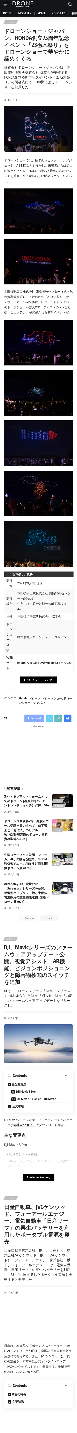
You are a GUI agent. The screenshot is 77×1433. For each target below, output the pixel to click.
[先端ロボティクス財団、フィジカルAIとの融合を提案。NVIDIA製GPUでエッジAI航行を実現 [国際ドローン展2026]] (62, 859)
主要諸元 (18, 1401)
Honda (23, 698)
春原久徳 (58, 806)
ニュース (10, 22)
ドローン (34, 698)
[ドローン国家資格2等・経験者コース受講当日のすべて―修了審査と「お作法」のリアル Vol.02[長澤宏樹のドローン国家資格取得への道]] (62, 825)
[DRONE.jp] (22, 4)
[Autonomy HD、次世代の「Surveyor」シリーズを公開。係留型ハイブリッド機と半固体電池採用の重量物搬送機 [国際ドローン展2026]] (62, 888)
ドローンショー (52, 698)
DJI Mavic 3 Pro (26, 1091)
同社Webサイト (24, 1125)
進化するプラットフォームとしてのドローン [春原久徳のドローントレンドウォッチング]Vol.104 (26, 801)
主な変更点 (19, 1084)
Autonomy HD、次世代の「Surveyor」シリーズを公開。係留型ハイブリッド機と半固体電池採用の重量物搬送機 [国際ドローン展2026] (26, 892)
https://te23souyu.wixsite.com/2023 (44, 663)
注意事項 (18, 1106)
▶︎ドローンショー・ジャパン (38, 680)
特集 (56, 864)
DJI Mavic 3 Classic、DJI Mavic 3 (37, 1099)
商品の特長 (19, 1394)
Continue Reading (38, 1177)
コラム (57, 801)
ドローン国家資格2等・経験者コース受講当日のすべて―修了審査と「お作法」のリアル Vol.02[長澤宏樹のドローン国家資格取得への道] (26, 830)
